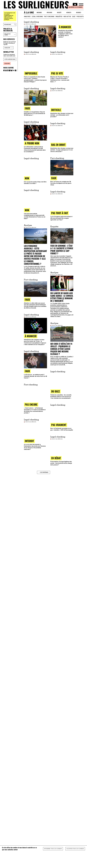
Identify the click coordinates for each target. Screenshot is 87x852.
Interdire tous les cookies (53, 848)
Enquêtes (59, 16)
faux (27, 108)
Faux (27, 299)
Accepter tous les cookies (75, 848)
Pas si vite (57, 73)
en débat (56, 458)
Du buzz (55, 391)
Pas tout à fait (59, 213)
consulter (7, 47)
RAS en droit (58, 145)
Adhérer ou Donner (75, 7)
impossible (31, 73)
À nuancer (31, 336)
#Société (59, 12)
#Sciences (78, 12)
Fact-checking (49, 16)
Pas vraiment (58, 425)
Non (27, 178)
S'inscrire (7, 63)
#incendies (39, 12)
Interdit (29, 441)
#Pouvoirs (49, 12)
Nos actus (67, 16)
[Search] (15, 24)
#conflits (68, 12)
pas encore (31, 404)
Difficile (56, 110)
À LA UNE (29, 12)
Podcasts (80, 16)
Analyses (27, 16)
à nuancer (65, 27)
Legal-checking (37, 16)
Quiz (73, 16)
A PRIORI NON (32, 143)
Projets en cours (7, 34)
